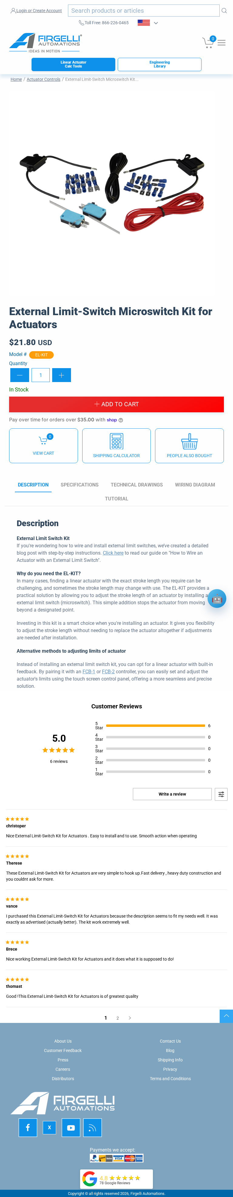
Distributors (63, 1078)
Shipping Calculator (116, 455)
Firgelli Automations (147, 1193)
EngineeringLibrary (160, 64)
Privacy (170, 1069)
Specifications (80, 485)
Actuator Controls (43, 79)
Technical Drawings (137, 485)
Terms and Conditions (170, 1078)
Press (63, 1059)
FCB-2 (108, 671)
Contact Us (170, 1041)
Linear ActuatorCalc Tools (73, 64)
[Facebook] (28, 1127)
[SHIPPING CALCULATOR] (116, 445)
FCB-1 (89, 671)
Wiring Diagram (195, 485)
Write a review (172, 794)
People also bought (189, 455)
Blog (170, 1050)
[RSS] (92, 1127)
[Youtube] (71, 1127)
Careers (63, 1069)
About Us (63, 1041)
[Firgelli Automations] (90, 1178)
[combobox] (144, 11)
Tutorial (116, 499)
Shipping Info (170, 1059)
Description (33, 485)
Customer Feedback (63, 1050)
